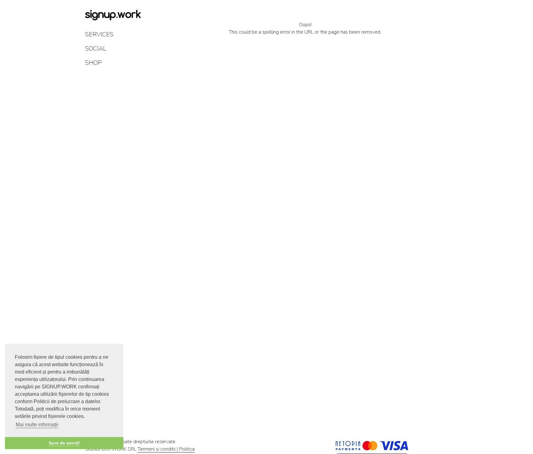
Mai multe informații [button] (37, 424)
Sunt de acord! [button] (64, 442)
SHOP (93, 63)
